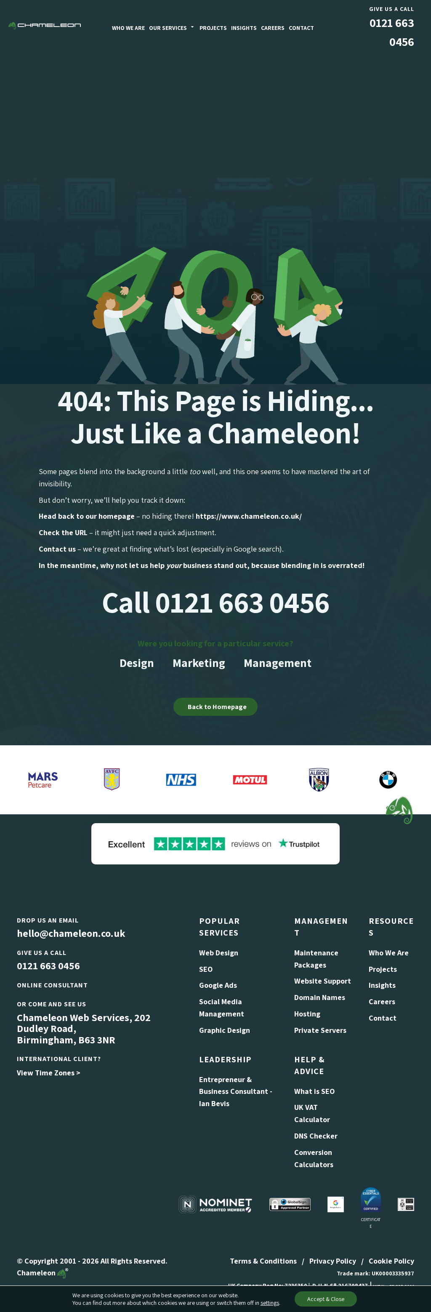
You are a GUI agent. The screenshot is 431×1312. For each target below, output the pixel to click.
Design (137, 662)
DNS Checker (316, 1136)
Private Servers (320, 1030)
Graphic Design (224, 1030)
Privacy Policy (332, 1261)
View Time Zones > (48, 1072)
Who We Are (128, 28)
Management (277, 662)
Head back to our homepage (87, 516)
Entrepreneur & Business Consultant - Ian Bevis (235, 1092)
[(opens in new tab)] (215, 843)
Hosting (307, 1014)
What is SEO (314, 1091)
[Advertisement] (215, 114)
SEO (206, 969)
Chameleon (37, 1272)
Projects (213, 28)
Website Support (322, 981)
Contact (301, 28)
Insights (244, 28)
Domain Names (319, 997)
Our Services (168, 28)
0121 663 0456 (48, 965)
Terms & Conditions (263, 1261)
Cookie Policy (391, 1261)
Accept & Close (325, 1299)
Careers (273, 28)
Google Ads (218, 985)
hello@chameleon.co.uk (71, 933)
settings (270, 1303)
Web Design (218, 952)
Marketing (199, 662)
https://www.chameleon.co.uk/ (249, 516)
